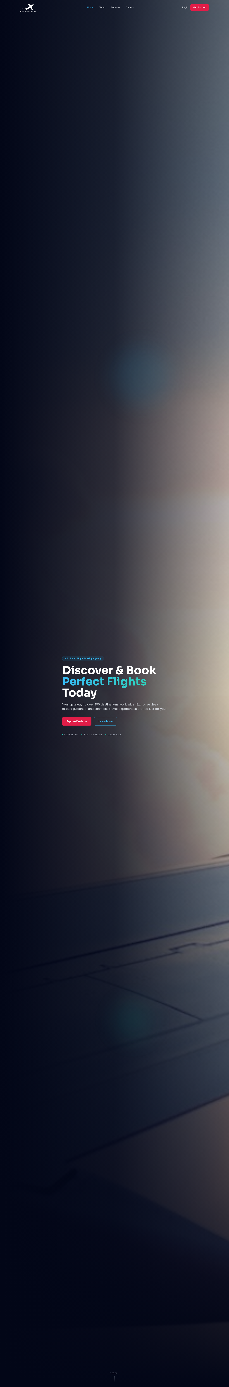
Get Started (199, 7)
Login (185, 7)
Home (90, 7)
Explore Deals (75, 721)
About (102, 7)
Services (115, 7)
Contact (130, 7)
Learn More (105, 721)
